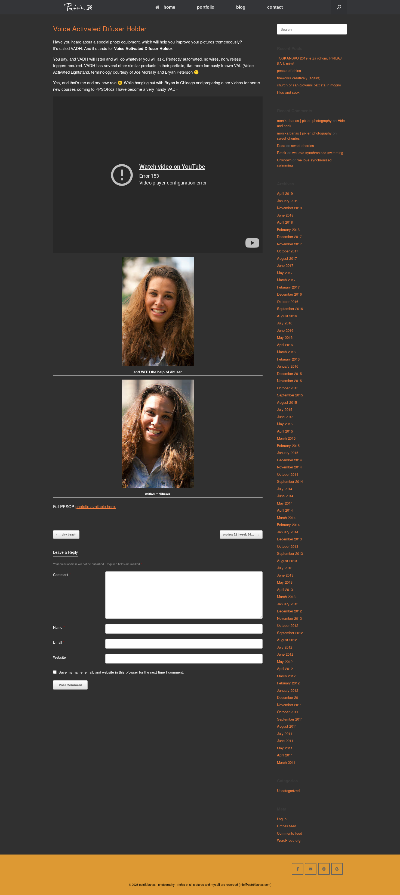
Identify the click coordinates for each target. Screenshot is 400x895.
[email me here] (310, 869)
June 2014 (285, 495)
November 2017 (289, 243)
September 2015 (290, 395)
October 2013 (287, 546)
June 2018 (285, 215)
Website (59, 657)
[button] (339, 7)
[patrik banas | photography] (78, 7)
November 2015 (289, 380)
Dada (281, 145)
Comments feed (289, 833)
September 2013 (290, 553)
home (169, 7)
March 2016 (286, 351)
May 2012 (285, 661)
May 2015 (285, 423)
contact (275, 7)
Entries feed (286, 825)
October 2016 (287, 301)
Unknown (284, 159)
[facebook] (297, 869)
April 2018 (285, 222)
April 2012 (285, 668)
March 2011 (286, 762)
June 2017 (285, 265)
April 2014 (285, 510)
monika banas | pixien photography (304, 120)
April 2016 (285, 344)
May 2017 (285, 272)
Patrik (281, 152)
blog (240, 7)
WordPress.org (288, 840)
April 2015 (285, 431)
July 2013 (284, 567)
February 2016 (288, 359)
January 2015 (287, 452)
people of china (289, 70)
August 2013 (287, 560)
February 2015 (288, 445)
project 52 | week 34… (241, 534)
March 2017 (286, 279)
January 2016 (287, 366)
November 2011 (289, 704)
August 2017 (287, 258)
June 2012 (285, 654)
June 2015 (285, 416)
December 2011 (289, 697)
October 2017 (287, 251)
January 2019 (287, 200)
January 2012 (287, 690)
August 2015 (287, 402)
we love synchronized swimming (317, 152)
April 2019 (285, 193)
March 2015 (286, 438)
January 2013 (287, 603)
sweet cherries (288, 138)
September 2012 (290, 632)
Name (59, 627)
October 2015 (287, 387)
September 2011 (290, 719)
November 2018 (289, 207)
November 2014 (289, 467)
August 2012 (287, 639)
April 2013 (285, 589)
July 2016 (284, 323)
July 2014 (284, 488)
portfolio (205, 7)
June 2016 (285, 330)
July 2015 (284, 409)
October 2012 (287, 625)
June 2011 (285, 740)
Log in (282, 818)
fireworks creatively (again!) (298, 77)
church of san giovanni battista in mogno (309, 84)
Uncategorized (288, 790)
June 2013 (285, 575)
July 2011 (284, 733)
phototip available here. (95, 506)
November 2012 (289, 618)
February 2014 (288, 524)
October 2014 (287, 474)
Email (58, 642)
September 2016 (290, 308)
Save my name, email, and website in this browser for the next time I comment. (121, 672)
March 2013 (286, 596)
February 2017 (288, 287)
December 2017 (289, 236)
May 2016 (285, 337)
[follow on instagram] (324, 869)
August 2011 (287, 726)
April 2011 (285, 755)
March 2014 (286, 517)
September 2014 (290, 481)
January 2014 (287, 531)
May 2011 (285, 747)
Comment (62, 574)
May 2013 (285, 582)
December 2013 (289, 539)
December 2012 (289, 611)
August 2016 (287, 315)
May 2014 (285, 503)
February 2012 (288, 683)
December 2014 (289, 459)
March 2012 (286, 675)
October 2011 (287, 711)
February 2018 (288, 229)
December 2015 (289, 373)
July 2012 (284, 647)
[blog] (337, 869)
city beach (66, 534)
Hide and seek (288, 92)
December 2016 (289, 294)
